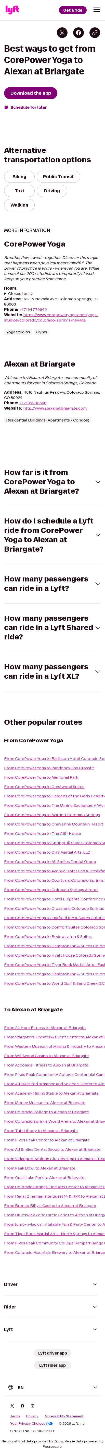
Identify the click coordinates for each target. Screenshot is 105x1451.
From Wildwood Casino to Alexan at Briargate (46, 1055)
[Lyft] (12, 10)
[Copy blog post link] (95, 33)
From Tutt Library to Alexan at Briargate (41, 1130)
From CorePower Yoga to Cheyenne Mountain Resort (53, 824)
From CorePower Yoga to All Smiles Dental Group (50, 861)
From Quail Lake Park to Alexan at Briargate (44, 1177)
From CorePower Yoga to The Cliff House (42, 833)
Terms (15, 1416)
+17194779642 (33, 309)
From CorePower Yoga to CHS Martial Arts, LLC (47, 852)
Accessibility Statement (64, 1416)
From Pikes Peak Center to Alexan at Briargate (47, 1140)
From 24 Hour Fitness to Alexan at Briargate (45, 1027)
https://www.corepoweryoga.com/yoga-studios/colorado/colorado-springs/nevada (51, 317)
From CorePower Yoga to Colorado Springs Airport (51, 889)
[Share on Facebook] (78, 33)
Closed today (20, 293)
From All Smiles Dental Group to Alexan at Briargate (52, 1149)
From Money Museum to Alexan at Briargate (44, 1102)
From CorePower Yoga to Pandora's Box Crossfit (49, 768)
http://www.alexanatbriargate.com (55, 408)
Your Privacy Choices (27, 1423)
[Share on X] (62, 33)
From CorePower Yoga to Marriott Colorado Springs (52, 814)
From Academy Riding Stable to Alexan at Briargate (51, 1093)
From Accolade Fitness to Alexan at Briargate (46, 1065)
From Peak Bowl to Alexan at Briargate (39, 1168)
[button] (97, 10)
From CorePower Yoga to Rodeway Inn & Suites (48, 936)
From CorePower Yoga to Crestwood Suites (44, 786)
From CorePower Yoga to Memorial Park (41, 777)
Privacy (32, 1416)
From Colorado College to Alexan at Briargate (46, 1112)
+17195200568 (32, 403)
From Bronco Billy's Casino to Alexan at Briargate (50, 1205)
